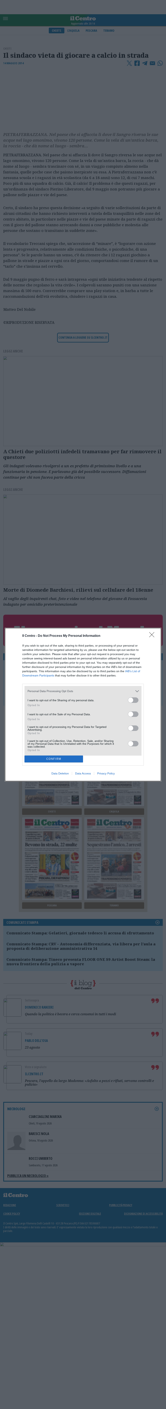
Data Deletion (60, 773)
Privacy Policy (106, 773)
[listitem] (83, 691)
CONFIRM (53, 758)
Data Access (83, 773)
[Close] (153, 636)
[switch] (133, 700)
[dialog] (83, 704)
